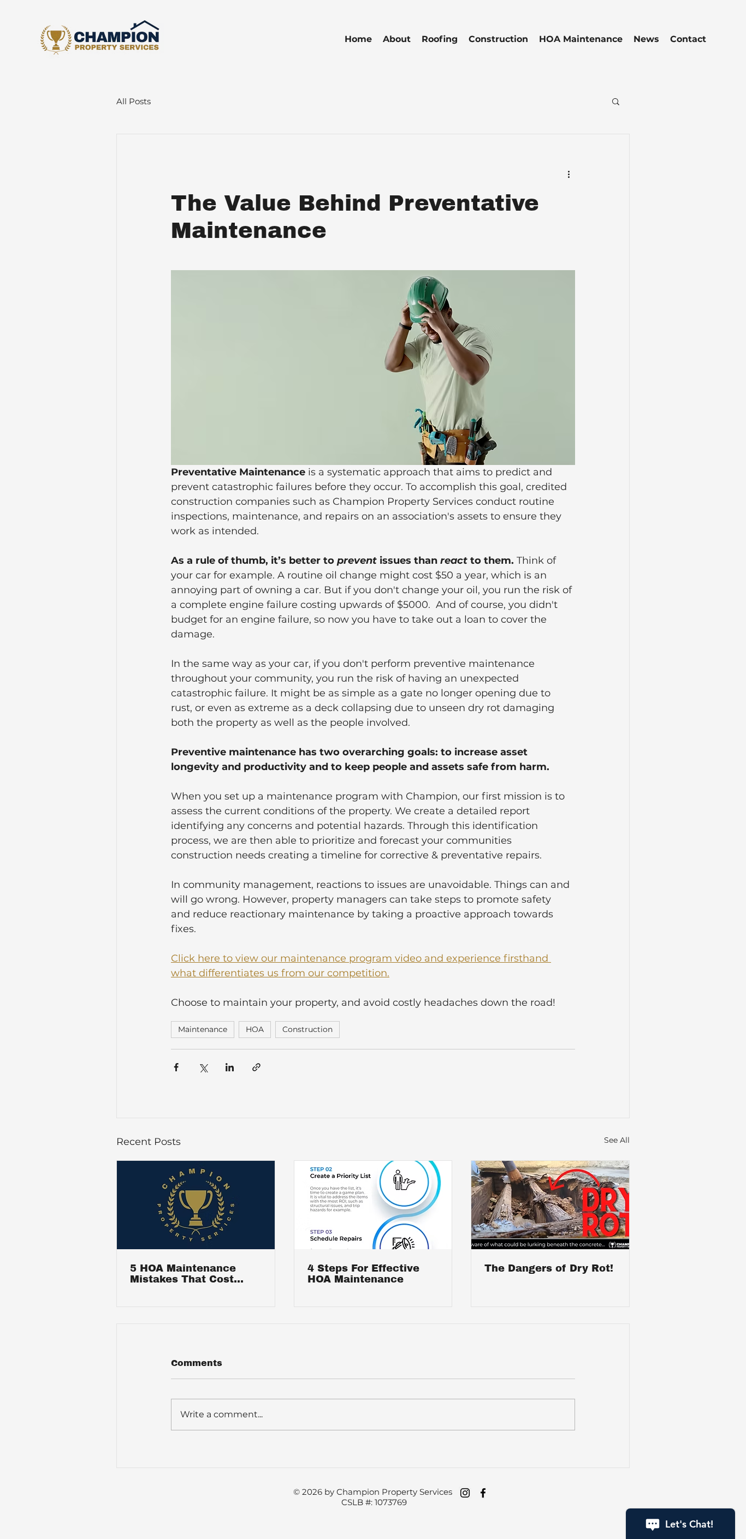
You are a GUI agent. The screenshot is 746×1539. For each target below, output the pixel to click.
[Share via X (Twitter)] (203, 1067)
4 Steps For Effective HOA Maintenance (363, 1274)
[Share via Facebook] (176, 1067)
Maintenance (202, 1029)
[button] (616, 101)
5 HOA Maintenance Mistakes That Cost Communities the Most (190, 1274)
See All (617, 1140)
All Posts (133, 101)
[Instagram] (465, 1493)
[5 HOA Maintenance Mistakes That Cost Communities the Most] (196, 1205)
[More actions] (568, 173)
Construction (307, 1029)
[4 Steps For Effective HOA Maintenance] (373, 1205)
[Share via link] (256, 1067)
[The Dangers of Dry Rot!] (550, 1205)
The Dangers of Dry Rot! (548, 1268)
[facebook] (483, 1493)
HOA (255, 1029)
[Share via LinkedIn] (229, 1067)
